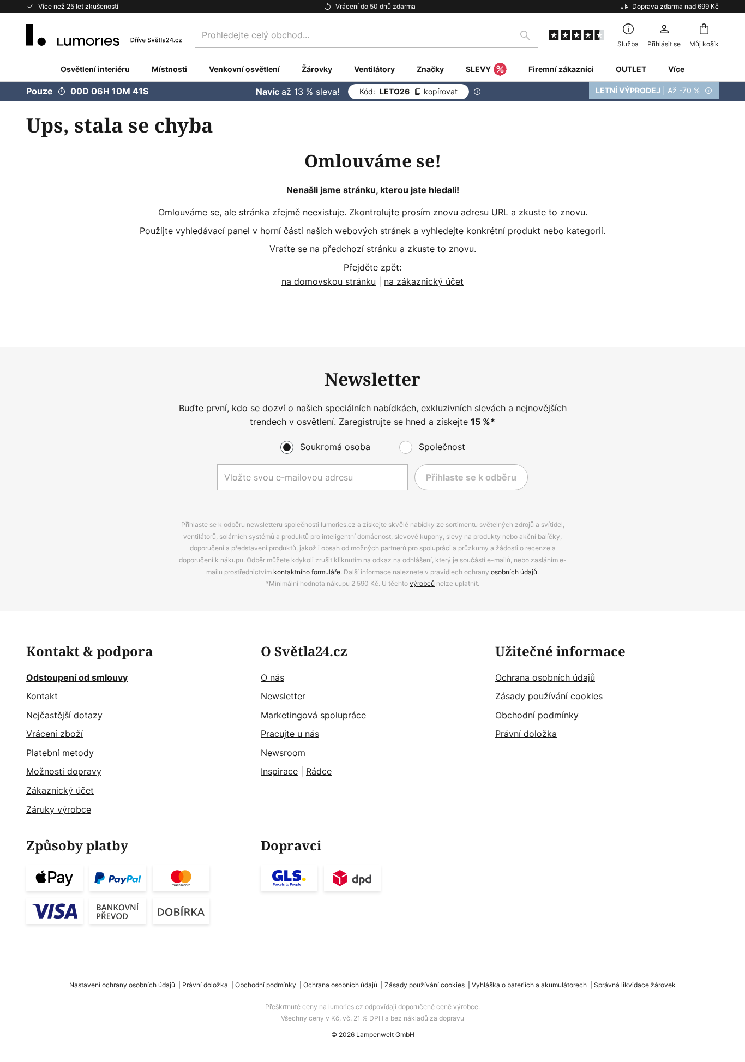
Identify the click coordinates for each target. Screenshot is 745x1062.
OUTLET (631, 69)
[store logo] (104, 35)
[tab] (138, 730)
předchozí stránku (359, 249)
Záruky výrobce (58, 809)
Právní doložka (526, 734)
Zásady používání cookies (549, 696)
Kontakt (42, 696)
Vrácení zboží (54, 734)
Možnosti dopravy (63, 771)
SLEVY (478, 69)
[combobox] (366, 34)
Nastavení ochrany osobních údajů (122, 984)
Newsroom (283, 753)
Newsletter (283, 696)
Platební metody (60, 753)
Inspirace (279, 771)
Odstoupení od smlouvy (77, 677)
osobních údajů (514, 572)
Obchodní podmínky (537, 715)
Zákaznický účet (60, 790)
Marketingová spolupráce (313, 715)
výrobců (422, 583)
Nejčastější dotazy (64, 715)
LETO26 (408, 91)
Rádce (319, 771)
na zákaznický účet (424, 281)
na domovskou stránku (328, 281)
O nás (272, 677)
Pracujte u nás (290, 734)
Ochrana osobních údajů (545, 677)
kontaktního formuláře (306, 572)
